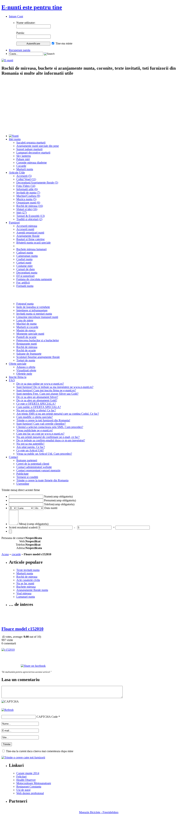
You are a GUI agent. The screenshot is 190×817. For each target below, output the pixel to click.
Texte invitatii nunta (28, 570)
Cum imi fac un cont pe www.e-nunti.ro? (40, 433)
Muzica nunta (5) (26, 199)
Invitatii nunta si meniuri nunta (34, 313)
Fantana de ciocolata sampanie (34, 279)
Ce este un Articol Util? (30, 450)
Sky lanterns (23, 155)
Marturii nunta (24, 169)
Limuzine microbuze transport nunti (37, 317)
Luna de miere (24, 320)
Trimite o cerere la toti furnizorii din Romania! (43, 420)
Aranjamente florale (28, 235)
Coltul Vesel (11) (26, 179)
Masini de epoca (25, 330)
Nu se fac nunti (25, 583)
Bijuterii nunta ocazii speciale (33, 242)
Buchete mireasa (26, 586)
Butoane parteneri (26, 460)
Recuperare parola (19, 50)
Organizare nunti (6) (28, 202)
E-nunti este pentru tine (31, 7)
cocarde (16, 554)
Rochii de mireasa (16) (29, 205)
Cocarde (21, 165)
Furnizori (14, 222)
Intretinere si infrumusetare (32, 310)
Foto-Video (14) (25, 185)
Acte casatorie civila (28, 580)
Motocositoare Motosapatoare (33, 783)
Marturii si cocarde (27, 327)
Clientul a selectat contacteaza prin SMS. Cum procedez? (49, 427)
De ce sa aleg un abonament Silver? (37, 397)
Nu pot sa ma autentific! (30, 443)
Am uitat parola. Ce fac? (30, 447)
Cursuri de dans (25, 269)
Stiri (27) (21, 212)
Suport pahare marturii (29, 149)
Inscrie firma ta (17, 377)
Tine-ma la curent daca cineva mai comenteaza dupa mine (39, 751)
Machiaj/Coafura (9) (28, 195)
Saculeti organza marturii (30, 142)
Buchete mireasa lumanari (31, 249)
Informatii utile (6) (27, 189)
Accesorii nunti (25, 229)
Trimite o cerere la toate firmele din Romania (42, 480)
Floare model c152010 (22, 628)
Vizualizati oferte (26, 370)
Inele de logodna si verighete (33, 307)
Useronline (22, 483)
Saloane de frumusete (28, 353)
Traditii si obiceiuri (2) (29, 219)
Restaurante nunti (26, 343)
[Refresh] (7, 709)
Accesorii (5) (24, 175)
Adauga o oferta (25, 367)
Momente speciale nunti (30, 333)
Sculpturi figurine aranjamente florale (38, 357)
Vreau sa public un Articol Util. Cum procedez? (44, 453)
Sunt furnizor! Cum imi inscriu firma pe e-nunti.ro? (46, 390)
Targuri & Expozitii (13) (30, 215)
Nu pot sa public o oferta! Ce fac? (36, 410)
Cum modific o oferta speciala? (34, 417)
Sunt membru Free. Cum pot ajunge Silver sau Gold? (47, 393)
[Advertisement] (95, 105)
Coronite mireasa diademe (31, 162)
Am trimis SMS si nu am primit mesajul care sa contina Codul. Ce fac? (57, 413)
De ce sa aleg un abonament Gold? (36, 400)
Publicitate (22, 473)
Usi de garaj (23, 789)
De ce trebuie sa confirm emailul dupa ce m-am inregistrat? (50, 440)
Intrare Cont (16, 16)
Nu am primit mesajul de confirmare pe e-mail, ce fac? (48, 437)
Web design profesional (30, 793)
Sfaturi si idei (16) (26, 209)
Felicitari (21, 776)
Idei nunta (15, 139)
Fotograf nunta (25, 303)
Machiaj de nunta (26, 323)
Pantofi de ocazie (26, 337)
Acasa (5, 554)
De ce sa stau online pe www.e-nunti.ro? (40, 383)
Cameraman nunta (27, 255)
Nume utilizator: (25, 22)
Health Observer (26, 779)
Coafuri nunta (24, 259)
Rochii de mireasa (26, 347)
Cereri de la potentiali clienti (32, 463)
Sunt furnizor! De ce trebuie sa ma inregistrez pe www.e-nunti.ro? (54, 387)
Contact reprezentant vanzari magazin (38, 470)
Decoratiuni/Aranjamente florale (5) (37, 182)
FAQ (12, 380)
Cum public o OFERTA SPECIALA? (38, 407)
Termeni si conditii (27, 477)
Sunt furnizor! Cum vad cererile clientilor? (41, 423)
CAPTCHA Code (47, 716)
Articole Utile (17, 172)
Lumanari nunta (25, 596)
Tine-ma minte (63, 43)
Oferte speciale (17, 363)
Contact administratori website (34, 467)
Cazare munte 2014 (27, 773)
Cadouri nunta (24, 252)
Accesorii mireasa (26, 225)
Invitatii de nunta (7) (28, 192)
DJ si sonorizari (25, 275)
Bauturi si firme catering (30, 239)
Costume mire (24, 265)
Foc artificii (23, 282)
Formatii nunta (24, 285)
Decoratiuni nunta (26, 272)
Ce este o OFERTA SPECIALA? (36, 403)
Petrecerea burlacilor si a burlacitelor (37, 340)
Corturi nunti (23, 262)
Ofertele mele (24, 373)
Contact (13, 457)
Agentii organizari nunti (30, 232)
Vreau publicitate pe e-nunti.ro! (34, 430)
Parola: (20, 32)
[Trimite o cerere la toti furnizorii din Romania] (23, 757)
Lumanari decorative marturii (33, 152)
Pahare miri (23, 159)
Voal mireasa (23, 593)
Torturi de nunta (25, 360)
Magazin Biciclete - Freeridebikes (98, 812)
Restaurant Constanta (28, 786)
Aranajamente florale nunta (32, 590)
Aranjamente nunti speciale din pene (37, 145)
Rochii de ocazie (26, 350)
